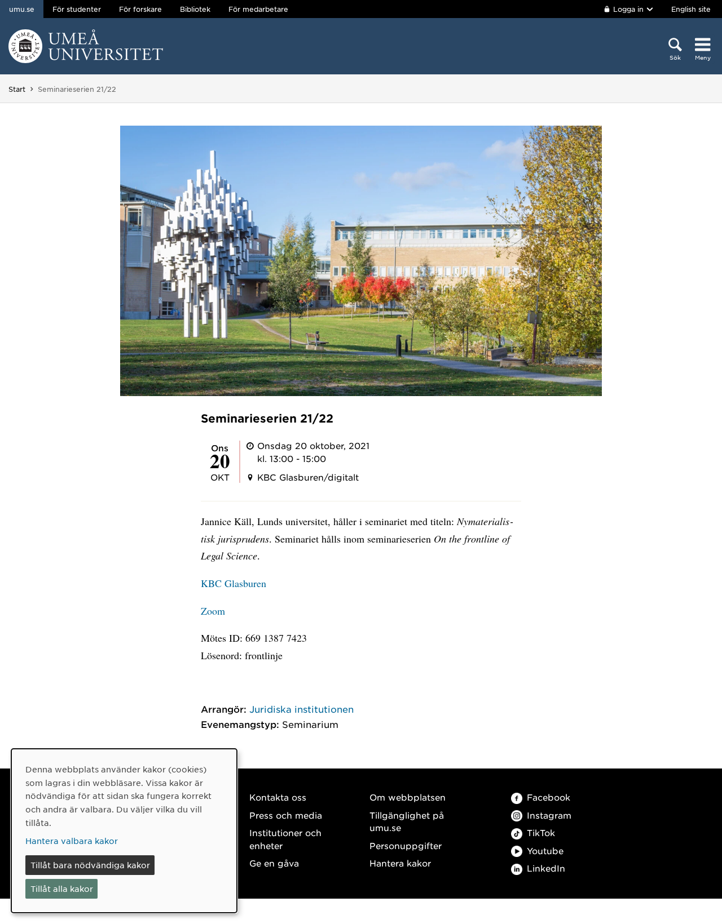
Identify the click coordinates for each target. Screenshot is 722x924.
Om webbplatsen (407, 797)
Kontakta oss (277, 797)
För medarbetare (258, 9)
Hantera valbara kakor (71, 841)
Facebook (548, 797)
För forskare (140, 9)
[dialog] (124, 831)
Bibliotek (195, 9)
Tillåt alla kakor (61, 888)
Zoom (213, 611)
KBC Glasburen (233, 583)
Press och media (285, 815)
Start (16, 89)
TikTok (541, 832)
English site (691, 9)
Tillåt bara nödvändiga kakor (90, 865)
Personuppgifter (405, 845)
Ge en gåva (274, 863)
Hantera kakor (400, 863)
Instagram (549, 815)
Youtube (545, 850)
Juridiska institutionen (301, 708)
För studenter (76, 9)
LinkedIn (546, 868)
